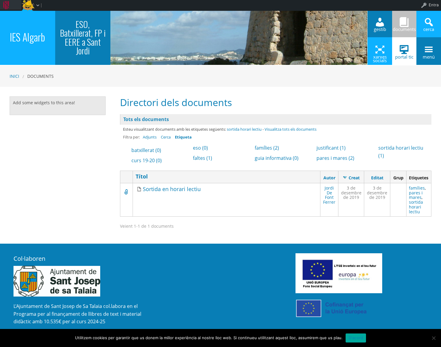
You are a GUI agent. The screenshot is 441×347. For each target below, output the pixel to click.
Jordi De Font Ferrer (329, 195)
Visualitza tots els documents (290, 129)
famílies (417, 188)
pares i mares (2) (335, 158)
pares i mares (416, 195)
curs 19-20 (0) (146, 160)
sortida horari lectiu (244, 129)
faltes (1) (202, 158)
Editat (377, 178)
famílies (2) (267, 148)
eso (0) (200, 148)
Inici (14, 76)
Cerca (166, 137)
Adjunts (150, 137)
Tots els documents (146, 119)
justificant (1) (331, 148)
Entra (434, 4)
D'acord (356, 337)
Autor (329, 178)
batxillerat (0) (146, 150)
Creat (354, 178)
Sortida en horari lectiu (172, 189)
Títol (142, 176)
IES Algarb (27, 36)
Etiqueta (183, 137)
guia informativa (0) (276, 158)
